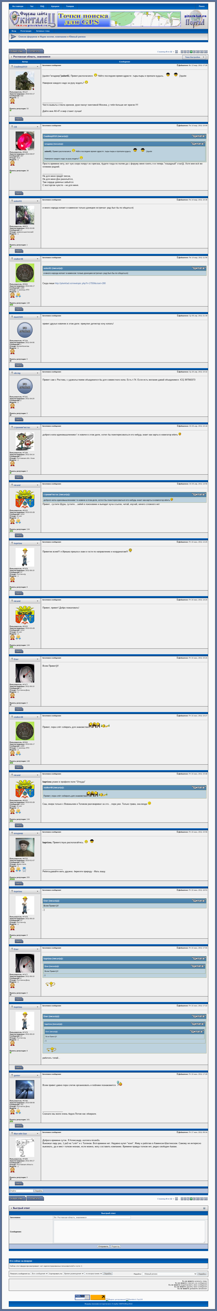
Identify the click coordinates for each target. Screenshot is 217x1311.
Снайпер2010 (20, 67)
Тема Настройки (192, 57)
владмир (18, 833)
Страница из (164, 52)
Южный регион (77, 36)
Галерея (70, 6)
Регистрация (26, 31)
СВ (15, 127)
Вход (14, 31)
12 (206, 52)
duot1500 (18, 317)
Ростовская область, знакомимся (31, 56)
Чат (31, 6)
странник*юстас (22, 427)
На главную (17, 6)
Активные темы (43, 31)
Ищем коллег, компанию (53, 36)
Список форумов (27, 36)
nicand (17, 485)
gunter (17, 1075)
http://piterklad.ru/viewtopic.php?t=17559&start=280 (80, 283)
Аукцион (55, 6)
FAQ (42, 6)
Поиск (202, 6)
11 (202, 52)
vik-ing (17, 373)
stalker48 (18, 259)
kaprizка (18, 543)
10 (198, 52)
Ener (16, 659)
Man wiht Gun (20, 1134)
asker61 (18, 201)
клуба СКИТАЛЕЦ (121, 1304)
